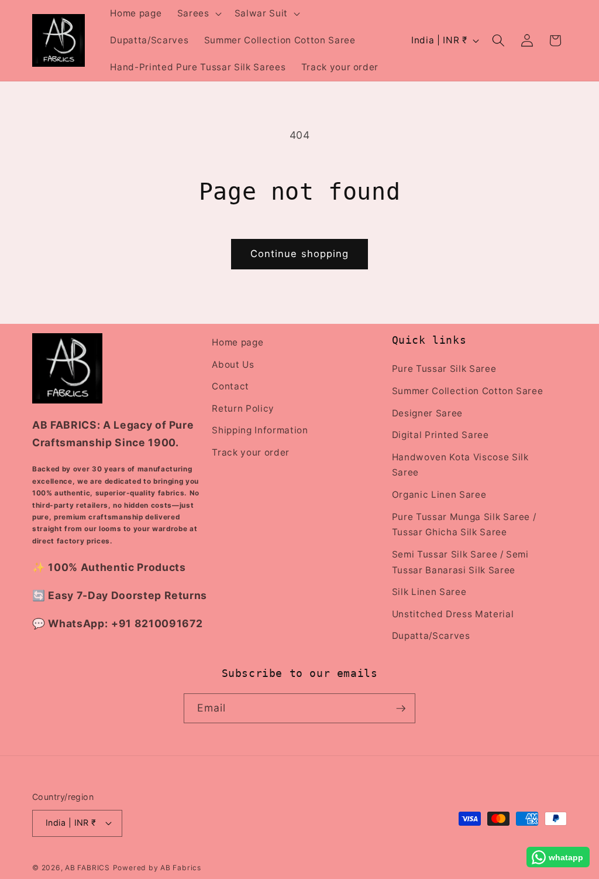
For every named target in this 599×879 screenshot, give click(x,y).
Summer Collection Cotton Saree (467, 390)
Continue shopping (299, 253)
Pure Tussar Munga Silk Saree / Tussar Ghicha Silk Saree (464, 524)
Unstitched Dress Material (453, 614)
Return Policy (243, 408)
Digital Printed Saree (440, 434)
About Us (233, 364)
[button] (198, 13)
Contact (230, 386)
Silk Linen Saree (429, 591)
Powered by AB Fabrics (157, 867)
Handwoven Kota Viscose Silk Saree (460, 465)
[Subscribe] (401, 708)
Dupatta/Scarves (431, 635)
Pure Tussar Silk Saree (444, 368)
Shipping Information (260, 430)
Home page (237, 342)
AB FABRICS (87, 867)
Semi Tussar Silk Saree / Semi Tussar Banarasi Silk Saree (460, 562)
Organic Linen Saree (439, 494)
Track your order (251, 452)
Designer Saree (427, 413)
